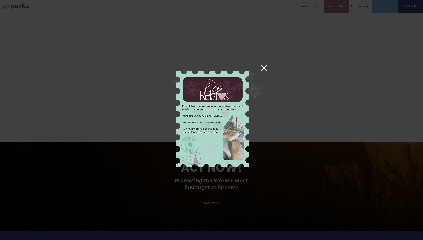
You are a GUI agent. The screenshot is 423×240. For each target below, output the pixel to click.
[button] (264, 68)
